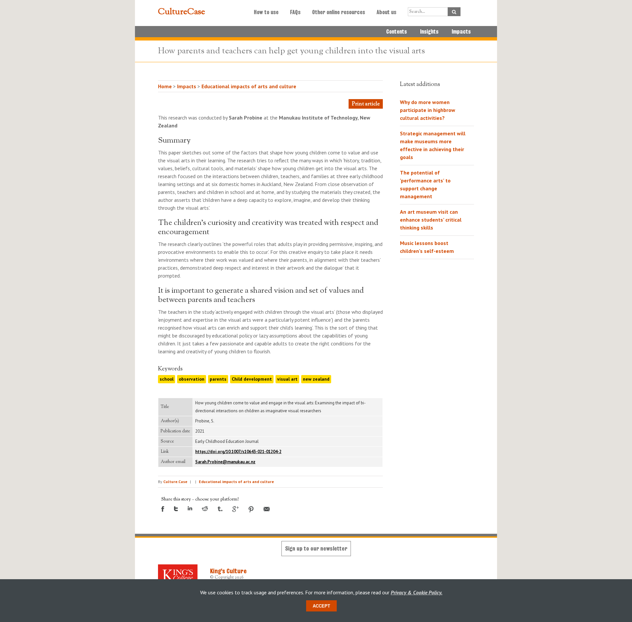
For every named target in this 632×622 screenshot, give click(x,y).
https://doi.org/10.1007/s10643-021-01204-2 (238, 451)
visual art (287, 379)
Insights (429, 31)
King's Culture (228, 571)
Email (266, 509)
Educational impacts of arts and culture (248, 86)
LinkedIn (190, 508)
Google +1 (235, 509)
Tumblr (220, 508)
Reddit (205, 508)
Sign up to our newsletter (316, 548)
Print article (366, 104)
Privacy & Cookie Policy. (416, 592)
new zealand (316, 379)
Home (165, 86)
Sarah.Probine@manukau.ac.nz (225, 462)
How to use (266, 12)
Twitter (176, 508)
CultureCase (181, 12)
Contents (396, 31)
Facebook (162, 509)
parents (218, 379)
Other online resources (338, 12)
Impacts (461, 31)
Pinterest (251, 509)
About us (386, 12)
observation (191, 379)
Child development (252, 379)
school (166, 379)
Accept (321, 606)
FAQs (295, 12)
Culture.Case (175, 481)
